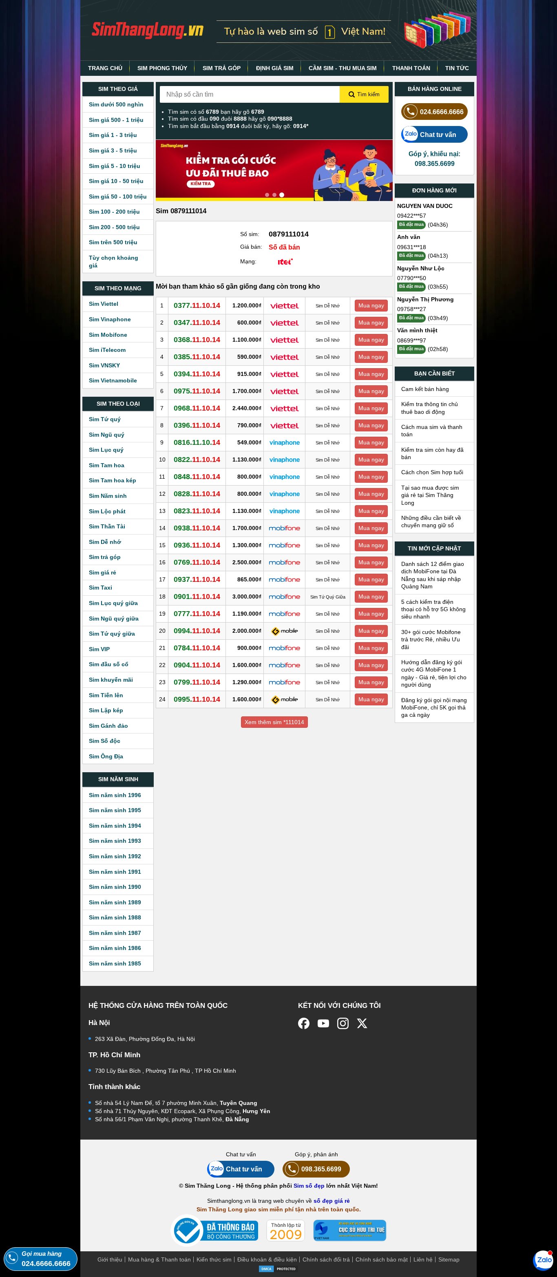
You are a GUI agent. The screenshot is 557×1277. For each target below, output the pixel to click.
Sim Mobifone (108, 334)
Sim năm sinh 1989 (115, 902)
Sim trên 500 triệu (113, 242)
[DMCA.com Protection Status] (278, 1268)
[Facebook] (303, 1023)
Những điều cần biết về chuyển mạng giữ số (431, 521)
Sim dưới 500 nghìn (116, 104)
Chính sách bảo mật (382, 1259)
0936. (197, 545)
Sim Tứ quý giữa (112, 633)
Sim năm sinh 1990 (115, 887)
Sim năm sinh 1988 (115, 917)
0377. (197, 305)
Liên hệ (423, 1259)
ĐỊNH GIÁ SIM (275, 68)
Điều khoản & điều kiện (267, 1259)
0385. (197, 357)
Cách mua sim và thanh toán (431, 430)
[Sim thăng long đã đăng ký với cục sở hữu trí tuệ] (350, 1231)
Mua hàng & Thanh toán (159, 1259)
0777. (197, 614)
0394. (197, 374)
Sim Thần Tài (107, 526)
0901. (197, 596)
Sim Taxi (100, 587)
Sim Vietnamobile (113, 380)
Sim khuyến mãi (111, 679)
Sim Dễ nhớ (105, 542)
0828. (197, 494)
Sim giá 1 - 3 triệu (113, 135)
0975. (197, 391)
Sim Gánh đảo (108, 725)
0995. (197, 699)
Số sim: (249, 234)
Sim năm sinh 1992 (115, 856)
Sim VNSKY (104, 365)
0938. (197, 528)
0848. (197, 477)
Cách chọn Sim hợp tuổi (432, 472)
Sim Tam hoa (106, 465)
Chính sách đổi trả (326, 1259)
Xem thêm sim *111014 (274, 722)
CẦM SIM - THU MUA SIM (343, 68)
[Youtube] (323, 1023)
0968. (197, 408)
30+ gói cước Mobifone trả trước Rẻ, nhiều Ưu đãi (431, 639)
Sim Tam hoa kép (112, 480)
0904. (197, 665)
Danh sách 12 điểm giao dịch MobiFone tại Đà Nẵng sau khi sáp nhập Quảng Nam (432, 575)
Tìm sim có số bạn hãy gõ (216, 111)
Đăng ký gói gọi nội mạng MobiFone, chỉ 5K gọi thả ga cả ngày (434, 707)
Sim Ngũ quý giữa (114, 618)
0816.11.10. (197, 442)
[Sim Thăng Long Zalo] (543, 1260)
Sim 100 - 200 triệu (114, 211)
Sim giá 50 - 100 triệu (118, 196)
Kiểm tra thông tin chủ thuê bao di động (429, 408)
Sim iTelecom (107, 350)
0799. (197, 682)
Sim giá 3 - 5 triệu (113, 150)
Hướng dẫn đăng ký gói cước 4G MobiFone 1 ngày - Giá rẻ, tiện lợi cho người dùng (433, 673)
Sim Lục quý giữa (113, 603)
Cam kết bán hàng (425, 389)
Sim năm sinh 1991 (115, 871)
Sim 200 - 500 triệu (114, 227)
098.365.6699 (321, 1169)
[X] (362, 1023)
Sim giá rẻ (102, 572)
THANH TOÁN (411, 68)
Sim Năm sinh (108, 496)
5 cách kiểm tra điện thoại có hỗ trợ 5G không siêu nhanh (433, 609)
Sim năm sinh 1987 (115, 933)
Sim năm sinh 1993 (115, 840)
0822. (197, 459)
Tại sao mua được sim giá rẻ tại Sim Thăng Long (430, 495)
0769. (197, 562)
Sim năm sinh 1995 (115, 810)
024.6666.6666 (442, 111)
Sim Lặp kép (106, 710)
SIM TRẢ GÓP (222, 68)
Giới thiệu (109, 1259)
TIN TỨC (457, 68)
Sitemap (449, 1259)
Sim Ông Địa (106, 756)
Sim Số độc (104, 741)
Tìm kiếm (368, 94)
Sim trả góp (105, 557)
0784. (197, 648)
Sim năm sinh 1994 (115, 825)
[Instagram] (343, 1023)
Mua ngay (371, 305)
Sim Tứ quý (105, 419)
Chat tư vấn (438, 134)
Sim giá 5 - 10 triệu (114, 166)
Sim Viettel (103, 303)
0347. (197, 322)
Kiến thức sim (214, 1259)
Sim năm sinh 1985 (115, 963)
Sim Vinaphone (110, 319)
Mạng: (248, 261)
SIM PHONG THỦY (162, 68)
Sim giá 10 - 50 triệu (116, 181)
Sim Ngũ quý (106, 434)
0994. (197, 631)
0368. (197, 340)
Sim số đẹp (309, 1185)
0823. (197, 511)
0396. (197, 425)
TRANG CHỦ (105, 68)
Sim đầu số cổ (108, 664)
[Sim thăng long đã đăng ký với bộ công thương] (214, 1230)
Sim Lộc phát (107, 511)
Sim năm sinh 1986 (115, 948)
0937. (197, 579)
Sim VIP (99, 649)
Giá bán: (251, 246)
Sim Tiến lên (106, 695)
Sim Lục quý (106, 449)
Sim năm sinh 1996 (115, 795)
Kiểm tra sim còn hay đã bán (432, 453)
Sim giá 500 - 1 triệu (116, 120)
